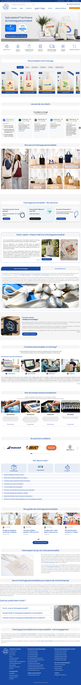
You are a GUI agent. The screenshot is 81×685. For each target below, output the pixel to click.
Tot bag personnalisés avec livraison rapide (36, 668)
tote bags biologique (25, 274)
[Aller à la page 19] (50, 453)
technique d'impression (49, 562)
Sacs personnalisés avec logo (33, 670)
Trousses (37, 187)
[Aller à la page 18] (49, 453)
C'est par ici (6, 218)
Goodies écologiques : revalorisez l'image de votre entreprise (10, 532)
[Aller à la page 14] (45, 453)
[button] (1, 128)
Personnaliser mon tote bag (16, 36)
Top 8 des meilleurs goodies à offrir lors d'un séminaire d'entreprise (31, 532)
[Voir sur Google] (20, 120)
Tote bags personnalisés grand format (35, 666)
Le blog (10, 656)
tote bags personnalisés (53, 566)
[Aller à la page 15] (46, 453)
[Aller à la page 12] (43, 453)
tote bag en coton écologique (28, 633)
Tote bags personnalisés (32, 650)
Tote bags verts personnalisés (60, 659)
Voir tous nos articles (40, 542)
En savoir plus (10, 424)
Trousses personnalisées (32, 656)
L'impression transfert (13, 677)
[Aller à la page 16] (47, 453)
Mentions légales (12, 665)
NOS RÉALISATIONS (47, 259)
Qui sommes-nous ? (13, 650)
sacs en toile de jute (43, 591)
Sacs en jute (71, 187)
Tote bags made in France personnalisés (35, 665)
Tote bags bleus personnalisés (60, 658)
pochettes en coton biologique (41, 274)
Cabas (27, 67)
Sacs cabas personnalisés (33, 652)
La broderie (11, 678)
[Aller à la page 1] (31, 453)
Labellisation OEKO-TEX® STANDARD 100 (17, 661)
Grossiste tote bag (13, 659)
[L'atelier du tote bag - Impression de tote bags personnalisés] (5, 7)
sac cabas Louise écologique (46, 641)
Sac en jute (34, 67)
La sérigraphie (12, 673)
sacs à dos (66, 591)
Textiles (50, 8)
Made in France (59, 67)
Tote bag (20, 67)
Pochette (43, 67)
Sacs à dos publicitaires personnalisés (35, 658)
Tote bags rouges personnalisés (60, 656)
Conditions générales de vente (15, 663)
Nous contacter (12, 654)
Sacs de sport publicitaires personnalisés (36, 659)
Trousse (50, 67)
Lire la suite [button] (21, 131)
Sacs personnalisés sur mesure (33, 674)
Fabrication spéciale (60, 8)
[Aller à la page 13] (44, 453)
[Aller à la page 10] (41, 453)
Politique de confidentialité (14, 666)
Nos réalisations (61, 218)
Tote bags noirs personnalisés (60, 652)
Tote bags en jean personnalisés (34, 663)
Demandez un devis (74, 8)
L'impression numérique (13, 675)
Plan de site (11, 668)
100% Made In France (71, 167)
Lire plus (37, 259)
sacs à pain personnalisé (75, 591)
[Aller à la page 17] (48, 453)
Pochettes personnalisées (33, 654)
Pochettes (55, 187)
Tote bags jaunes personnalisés (60, 654)
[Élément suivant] (77, 447)
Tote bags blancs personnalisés (60, 650)
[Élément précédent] (3, 447)
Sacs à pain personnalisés (33, 661)
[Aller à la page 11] (42, 453)
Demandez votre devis (30, 334)
